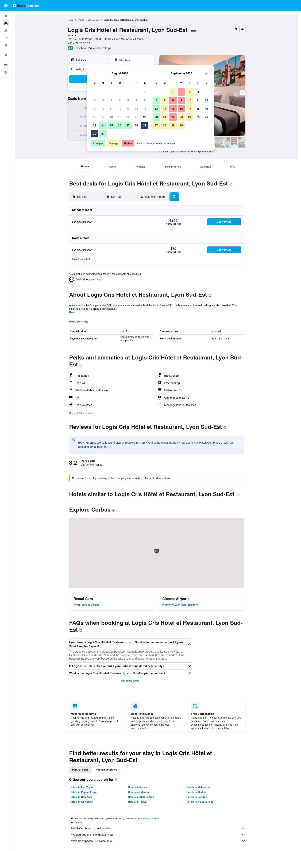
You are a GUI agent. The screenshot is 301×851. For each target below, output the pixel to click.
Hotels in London (196, 797)
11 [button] (111, 109)
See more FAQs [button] (130, 680)
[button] (6, 5)
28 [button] (136, 125)
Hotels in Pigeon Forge (83, 792)
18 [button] (111, 117)
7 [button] (136, 100)
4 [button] (111, 100)
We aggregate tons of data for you (92, 835)
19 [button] (119, 117)
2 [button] (94, 100)
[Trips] (5, 55)
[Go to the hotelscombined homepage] (26, 5)
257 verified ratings (99, 48)
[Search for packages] (5, 37)
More (72, 312)
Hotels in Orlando (138, 792)
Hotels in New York (81, 797)
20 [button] (128, 117)
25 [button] (111, 125)
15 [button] (144, 109)
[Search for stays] (5, 23)
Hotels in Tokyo (137, 801)
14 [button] (136, 109)
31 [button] (103, 134)
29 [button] (144, 125)
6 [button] (128, 100)
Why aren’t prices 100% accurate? (92, 841)
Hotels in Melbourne (198, 787)
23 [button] (94, 125)
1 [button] (145, 92)
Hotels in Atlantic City (141, 797)
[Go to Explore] (5, 45)
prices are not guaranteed (146, 818)
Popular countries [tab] (106, 769)
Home (71, 19)
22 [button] (144, 117)
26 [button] (119, 125)
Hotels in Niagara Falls (199, 801)
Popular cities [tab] (80, 769)
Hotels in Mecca (137, 787)
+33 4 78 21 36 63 (79, 43)
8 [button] (145, 100)
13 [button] (128, 109)
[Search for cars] (5, 30)
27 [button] (128, 125)
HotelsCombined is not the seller (91, 828)
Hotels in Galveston (81, 801)
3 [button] (103, 100)
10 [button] (103, 109)
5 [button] (120, 100)
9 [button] (94, 109)
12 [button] (119, 109)
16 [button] (94, 117)
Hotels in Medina (196, 792)
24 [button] (103, 125)
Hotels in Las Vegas (81, 787)
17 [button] (103, 117)
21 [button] (136, 117)
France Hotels (84, 19)
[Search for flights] (5, 16)
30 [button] (94, 134)
